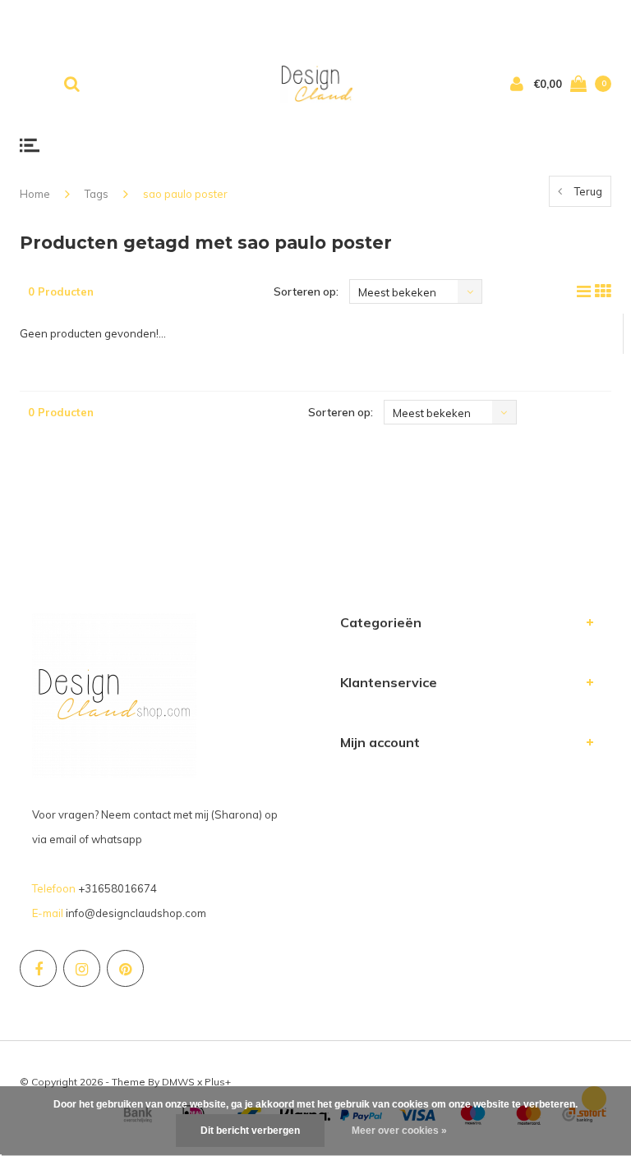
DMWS (178, 1082)
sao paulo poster (185, 193)
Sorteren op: (306, 291)
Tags (96, 193)
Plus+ (218, 1082)
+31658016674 (117, 888)
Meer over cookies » (399, 1130)
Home (35, 193)
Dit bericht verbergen (250, 1130)
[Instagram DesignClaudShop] (81, 968)
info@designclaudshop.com (136, 913)
